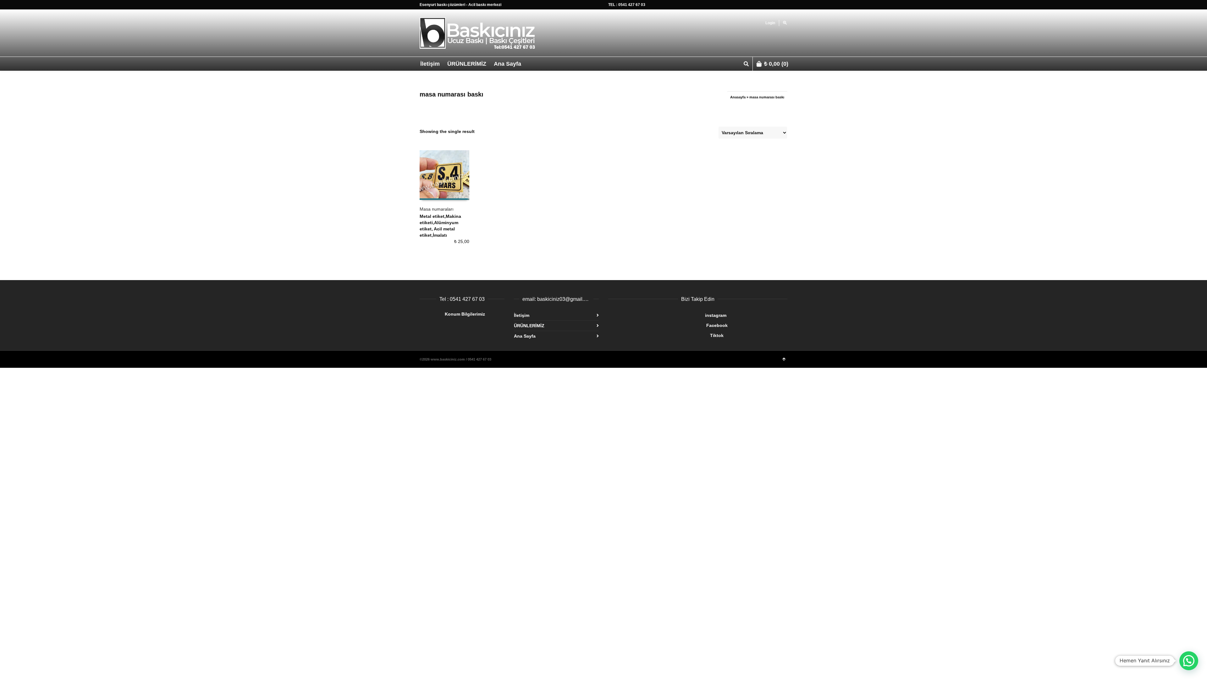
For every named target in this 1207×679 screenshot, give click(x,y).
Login (770, 23)
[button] (1188, 660)
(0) (776, 64)
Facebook (668, 325)
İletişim (521, 315)
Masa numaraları (437, 209)
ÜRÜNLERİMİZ (529, 325)
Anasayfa (738, 97)
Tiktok (666, 335)
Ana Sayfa (525, 336)
